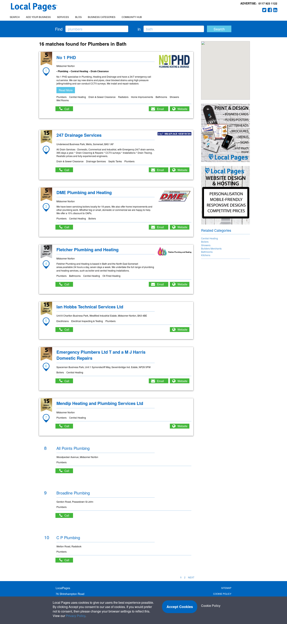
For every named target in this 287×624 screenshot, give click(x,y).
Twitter (264, 10)
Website (182, 109)
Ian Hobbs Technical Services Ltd (89, 307)
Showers (205, 245)
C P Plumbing (68, 537)
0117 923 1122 (267, 3)
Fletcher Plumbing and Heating (87, 249)
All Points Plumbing (73, 448)
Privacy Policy (75, 615)
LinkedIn (275, 10)
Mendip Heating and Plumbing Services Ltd (99, 403)
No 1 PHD (66, 57)
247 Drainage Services (79, 135)
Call (68, 109)
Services (63, 17)
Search (15, 17)
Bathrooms (207, 251)
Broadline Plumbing (73, 493)
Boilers (205, 241)
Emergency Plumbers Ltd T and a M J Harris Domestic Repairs (100, 355)
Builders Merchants (211, 248)
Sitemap (226, 587)
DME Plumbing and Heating (84, 192)
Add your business (38, 17)
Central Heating (209, 238)
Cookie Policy (222, 593)
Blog (78, 17)
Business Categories (101, 17)
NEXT (191, 577)
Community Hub (132, 17)
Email (160, 109)
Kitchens (205, 255)
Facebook (270, 10)
